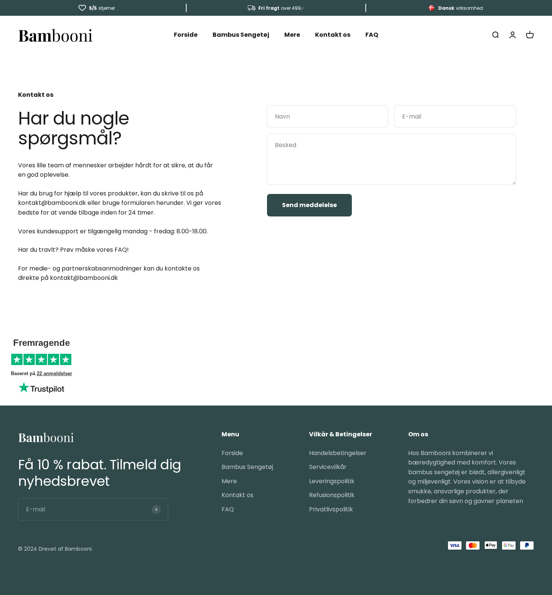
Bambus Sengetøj (241, 35)
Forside (186, 35)
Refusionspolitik (331, 495)
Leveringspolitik (331, 481)
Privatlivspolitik (331, 509)
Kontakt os (332, 35)
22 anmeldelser (54, 373)
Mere (292, 35)
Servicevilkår (328, 467)
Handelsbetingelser (337, 453)
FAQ (371, 35)
